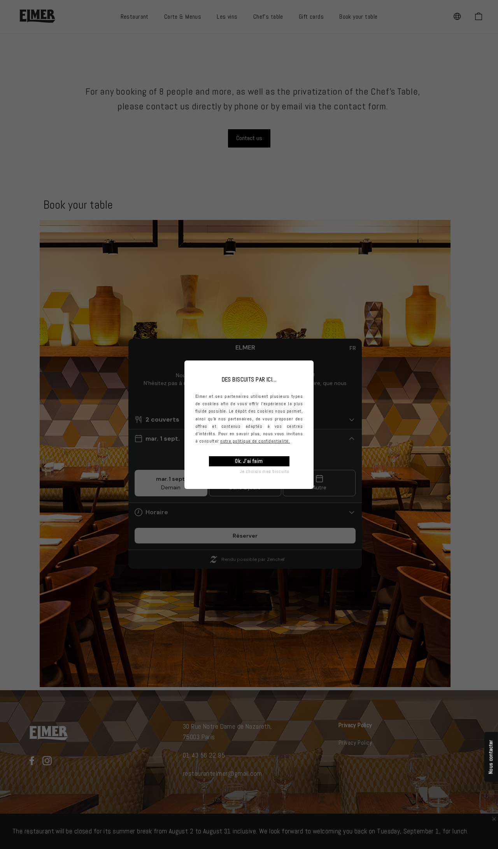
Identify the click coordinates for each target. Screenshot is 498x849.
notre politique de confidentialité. (255, 441)
